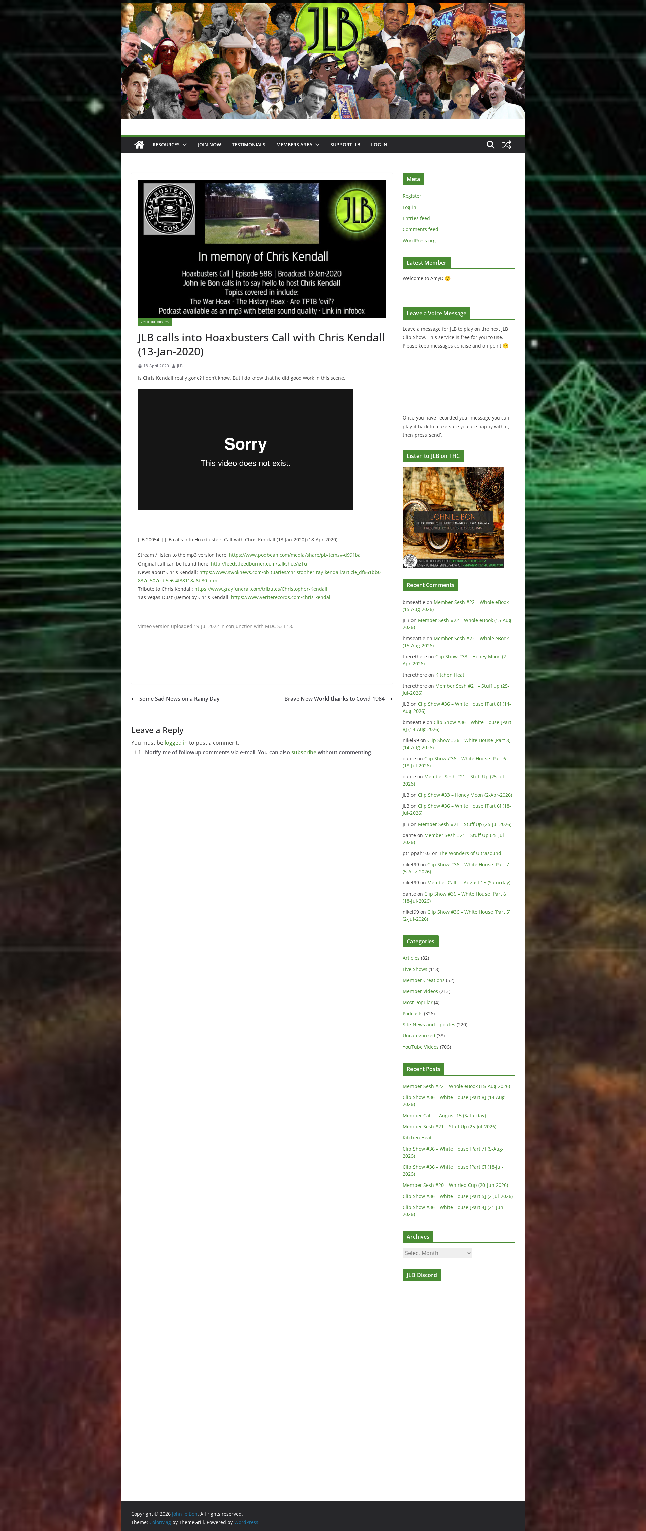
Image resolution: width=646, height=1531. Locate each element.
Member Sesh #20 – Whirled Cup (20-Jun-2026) (455, 1185)
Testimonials (248, 144)
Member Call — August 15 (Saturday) (468, 882)
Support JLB (345, 144)
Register (412, 196)
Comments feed (420, 229)
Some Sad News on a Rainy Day (179, 698)
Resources (166, 144)
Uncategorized (419, 1035)
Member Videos (420, 991)
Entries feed (416, 218)
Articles (411, 958)
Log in (409, 207)
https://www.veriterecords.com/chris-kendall (281, 597)
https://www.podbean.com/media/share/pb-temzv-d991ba (295, 555)
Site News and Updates (429, 1024)
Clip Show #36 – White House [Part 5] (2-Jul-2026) (458, 1196)
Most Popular (418, 1002)
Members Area (294, 144)
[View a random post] (507, 145)
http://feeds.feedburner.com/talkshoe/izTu (259, 563)
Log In (379, 144)
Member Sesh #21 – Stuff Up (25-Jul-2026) (464, 824)
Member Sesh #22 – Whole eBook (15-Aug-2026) (456, 1086)
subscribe (303, 752)
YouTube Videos (155, 322)
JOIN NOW (209, 144)
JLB (180, 366)
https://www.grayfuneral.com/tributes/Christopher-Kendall (260, 589)
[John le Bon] (323, 8)
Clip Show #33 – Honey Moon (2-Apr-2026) (465, 795)
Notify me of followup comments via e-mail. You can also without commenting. (258, 752)
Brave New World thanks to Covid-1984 (334, 698)
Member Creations (424, 980)
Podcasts (413, 1013)
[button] (183, 144)
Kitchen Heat (449, 674)
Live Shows (415, 969)
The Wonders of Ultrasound (470, 853)
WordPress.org (419, 240)
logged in (176, 742)
